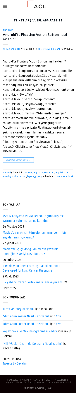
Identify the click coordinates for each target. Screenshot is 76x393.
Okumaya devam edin (18, 160)
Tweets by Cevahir (15, 363)
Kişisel (10, 382)
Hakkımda (25, 380)
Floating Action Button (14, 176)
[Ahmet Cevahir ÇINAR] (40, 6)
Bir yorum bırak (65, 176)
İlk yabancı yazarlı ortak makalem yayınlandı (33, 282)
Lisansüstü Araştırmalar (30, 382)
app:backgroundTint (44, 172)
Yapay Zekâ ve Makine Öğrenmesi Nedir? (30, 331)
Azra (59, 316)
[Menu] (5, 6)
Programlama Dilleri (59, 382)
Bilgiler (46, 380)
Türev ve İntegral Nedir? (18, 309)
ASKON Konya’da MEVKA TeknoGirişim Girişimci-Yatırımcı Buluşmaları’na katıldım (34, 218)
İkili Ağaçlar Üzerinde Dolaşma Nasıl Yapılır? (33, 344)
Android (8, 30)
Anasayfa (12, 380)
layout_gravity (34, 176)
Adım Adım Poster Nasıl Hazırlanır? (26, 316)
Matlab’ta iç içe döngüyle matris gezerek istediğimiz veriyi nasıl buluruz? (30, 252)
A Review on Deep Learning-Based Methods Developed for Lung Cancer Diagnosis (31, 268)
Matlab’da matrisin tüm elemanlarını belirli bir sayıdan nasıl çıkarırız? (34, 235)
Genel (36, 380)
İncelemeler (61, 380)
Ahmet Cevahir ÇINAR (49, 49)
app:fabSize (62, 172)
